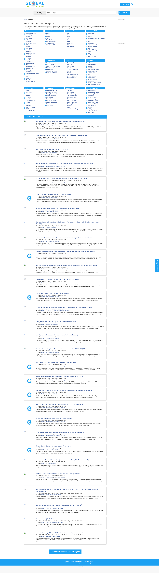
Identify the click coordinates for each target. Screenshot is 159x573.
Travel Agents (50, 43)
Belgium (43, 124)
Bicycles (90, 36)
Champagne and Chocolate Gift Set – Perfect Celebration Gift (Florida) (57, 208)
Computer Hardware (93, 69)
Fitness (28, 95)
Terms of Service (85, 563)
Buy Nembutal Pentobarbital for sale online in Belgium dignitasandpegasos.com (60, 121)
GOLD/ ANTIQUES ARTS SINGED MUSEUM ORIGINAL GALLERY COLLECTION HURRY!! (61, 178)
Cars (89, 41)
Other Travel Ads (50, 45)
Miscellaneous (30, 79)
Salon (27, 104)
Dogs (68, 36)
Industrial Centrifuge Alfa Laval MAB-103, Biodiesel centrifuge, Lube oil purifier (60, 533)
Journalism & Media (93, 104)
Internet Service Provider (53, 66)
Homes (69, 67)
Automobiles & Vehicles (93, 30)
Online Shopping (70, 88)
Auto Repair (29, 36)
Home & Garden (50, 88)
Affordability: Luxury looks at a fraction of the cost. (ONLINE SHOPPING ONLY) (60, 432)
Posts (92, 563)
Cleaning (28, 46)
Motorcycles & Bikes (93, 45)
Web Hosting (49, 69)
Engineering (91, 95)
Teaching (90, 107)
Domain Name (50, 64)
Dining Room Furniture (52, 94)
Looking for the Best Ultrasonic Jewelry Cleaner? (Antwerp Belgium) (57, 335)
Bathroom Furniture (51, 90)
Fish (68, 38)
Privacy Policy (75, 563)
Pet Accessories (71, 45)
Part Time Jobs (92, 105)
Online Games (50, 67)
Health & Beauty (29, 88)
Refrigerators (91, 77)
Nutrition (28, 102)
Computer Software (93, 71)
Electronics (90, 60)
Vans (89, 53)
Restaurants (29, 71)
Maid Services (29, 65)
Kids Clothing (70, 90)
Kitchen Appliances (51, 102)
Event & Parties (30, 55)
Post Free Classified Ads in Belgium (65, 552)
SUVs (89, 48)
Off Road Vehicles (92, 46)
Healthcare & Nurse (93, 100)
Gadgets (90, 74)
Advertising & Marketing (94, 94)
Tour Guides (49, 40)
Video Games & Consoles (94, 82)
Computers (91, 67)
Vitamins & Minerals (31, 107)
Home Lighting (50, 99)
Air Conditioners (92, 62)
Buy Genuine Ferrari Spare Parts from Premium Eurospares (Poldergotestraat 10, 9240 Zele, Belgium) (67, 265)
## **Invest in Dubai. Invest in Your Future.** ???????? (52, 149)
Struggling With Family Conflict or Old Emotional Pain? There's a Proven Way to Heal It (62, 135)
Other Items (49, 105)
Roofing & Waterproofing (32, 73)
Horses (69, 40)
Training (90, 109)
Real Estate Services (72, 74)
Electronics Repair (31, 53)
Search (124, 13)
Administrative (91, 90)
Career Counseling (31, 43)
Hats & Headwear (71, 100)
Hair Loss (28, 97)
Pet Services (70, 46)
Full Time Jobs (92, 97)
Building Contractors (31, 40)
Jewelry (69, 107)
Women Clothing (71, 94)
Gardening (28, 58)
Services (27, 30)
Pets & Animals (70, 30)
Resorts (69, 72)
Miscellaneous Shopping (73, 109)
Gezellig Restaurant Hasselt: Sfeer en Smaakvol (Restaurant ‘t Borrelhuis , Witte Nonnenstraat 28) (65, 251)
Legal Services (30, 63)
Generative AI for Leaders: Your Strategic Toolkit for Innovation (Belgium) (58, 279)
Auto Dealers (91, 33)
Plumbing (28, 70)
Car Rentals (49, 33)
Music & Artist (29, 68)
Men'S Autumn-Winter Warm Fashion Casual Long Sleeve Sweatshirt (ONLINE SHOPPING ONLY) (65, 390)
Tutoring (28, 76)
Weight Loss (29, 109)
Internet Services (50, 60)
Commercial (70, 66)
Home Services (30, 60)
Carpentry (28, 41)
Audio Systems (92, 64)
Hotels (48, 36)
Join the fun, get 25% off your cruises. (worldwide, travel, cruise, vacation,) (59, 505)
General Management (93, 99)
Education (28, 50)
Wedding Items (71, 104)
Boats (89, 35)
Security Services (30, 81)
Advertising (29, 35)
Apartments (70, 64)
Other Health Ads (30, 110)
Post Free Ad (125, 4)
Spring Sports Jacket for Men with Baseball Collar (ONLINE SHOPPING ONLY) (59, 376)
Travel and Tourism (51, 30)
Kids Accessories (72, 95)
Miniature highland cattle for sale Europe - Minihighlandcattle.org (56, 321)
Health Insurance (30, 100)
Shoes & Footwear (72, 102)
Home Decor (49, 97)
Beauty (27, 90)
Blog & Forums (50, 62)
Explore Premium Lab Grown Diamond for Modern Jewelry (54, 194)
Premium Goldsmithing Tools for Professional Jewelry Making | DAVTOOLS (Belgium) (62, 349)
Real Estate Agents (72, 62)
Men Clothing (70, 92)
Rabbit (68, 41)
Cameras (90, 66)
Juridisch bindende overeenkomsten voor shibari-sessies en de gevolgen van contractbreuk (64, 238)
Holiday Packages (51, 41)
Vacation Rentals (71, 77)
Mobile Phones (92, 76)
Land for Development (73, 69)
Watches (69, 105)
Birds (68, 35)
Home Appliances (51, 95)
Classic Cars (91, 43)
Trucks (89, 51)
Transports (29, 74)
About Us (67, 563)
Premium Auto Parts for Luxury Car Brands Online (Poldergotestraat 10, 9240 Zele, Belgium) (64, 307)
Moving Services (30, 66)
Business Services (31, 33)
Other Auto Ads (92, 56)
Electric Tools (91, 72)
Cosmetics (29, 92)
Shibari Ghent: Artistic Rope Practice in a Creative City (52, 293)
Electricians (29, 51)
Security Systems (92, 79)
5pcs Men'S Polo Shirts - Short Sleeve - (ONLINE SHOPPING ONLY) (56, 363)
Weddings (28, 78)
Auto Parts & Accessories (94, 55)
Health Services (30, 99)
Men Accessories (71, 97)
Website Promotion (51, 71)
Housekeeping (30, 61)
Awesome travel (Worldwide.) (45, 519)
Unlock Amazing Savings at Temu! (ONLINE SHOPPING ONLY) (54, 418)
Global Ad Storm (79, 561)
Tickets (48, 38)
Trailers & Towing (92, 50)
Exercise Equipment (31, 94)
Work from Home (92, 110)
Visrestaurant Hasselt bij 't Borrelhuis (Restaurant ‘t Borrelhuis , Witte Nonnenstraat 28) (62, 460)
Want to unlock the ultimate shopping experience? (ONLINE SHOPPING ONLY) (59, 404)
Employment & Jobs (92, 88)
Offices (69, 71)
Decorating (29, 48)
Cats (68, 33)
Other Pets (70, 43)
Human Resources (93, 102)
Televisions (91, 81)
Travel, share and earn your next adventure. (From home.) (53, 446)
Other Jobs (91, 112)
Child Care (28, 45)
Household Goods (51, 100)
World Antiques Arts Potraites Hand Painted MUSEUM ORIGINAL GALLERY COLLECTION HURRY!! (65, 163)
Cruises (48, 35)
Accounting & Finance (93, 92)
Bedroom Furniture (51, 92)
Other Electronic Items (94, 84)
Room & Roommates (72, 76)
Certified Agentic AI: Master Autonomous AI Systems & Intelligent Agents (58, 474)
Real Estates (69, 60)
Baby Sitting (29, 38)
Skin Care (28, 105)
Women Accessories (72, 99)
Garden (48, 104)
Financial (28, 56)
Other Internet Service (52, 72)
